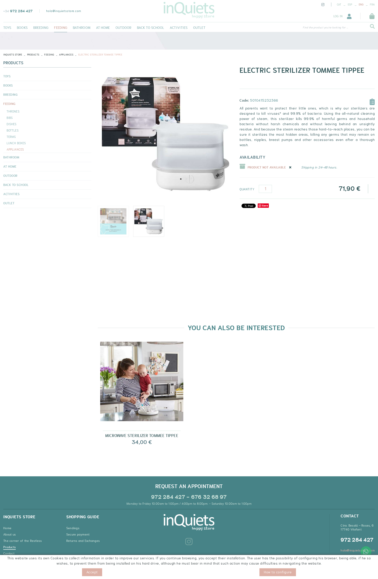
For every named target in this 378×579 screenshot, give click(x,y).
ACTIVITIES (11, 194)
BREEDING (10, 94)
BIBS (10, 117)
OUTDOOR (10, 175)
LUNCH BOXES (16, 143)
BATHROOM (11, 157)
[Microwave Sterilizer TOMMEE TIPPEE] (141, 385)
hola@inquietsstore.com (63, 11)
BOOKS (8, 85)
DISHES (12, 124)
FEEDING (49, 55)
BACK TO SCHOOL (15, 184)
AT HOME (9, 166)
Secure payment (78, 534)
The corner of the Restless (22, 540)
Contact (8, 553)
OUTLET (8, 203)
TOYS (6, 76)
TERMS (11, 136)
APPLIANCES (66, 55)
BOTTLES (13, 130)
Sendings (72, 528)
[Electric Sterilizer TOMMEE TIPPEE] (165, 133)
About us (9, 534)
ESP (350, 5)
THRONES (13, 111)
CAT (339, 5)
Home (7, 528)
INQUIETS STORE (12, 55)
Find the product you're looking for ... (325, 27)
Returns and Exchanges (83, 540)
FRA (372, 5)
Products (33, 55)
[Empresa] (189, 10)
